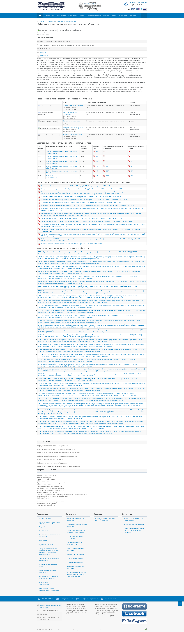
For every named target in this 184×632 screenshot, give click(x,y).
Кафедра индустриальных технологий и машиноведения (56, 449)
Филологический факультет (46, 504)
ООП (107, 151)
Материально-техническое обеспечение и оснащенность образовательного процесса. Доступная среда (49, 551)
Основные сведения (45, 519)
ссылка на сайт (95, 630)
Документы (42, 527)
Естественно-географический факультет (50, 490)
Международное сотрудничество (98, 16)
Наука (82, 16)
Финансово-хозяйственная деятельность (48, 571)
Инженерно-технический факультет (75, 567)
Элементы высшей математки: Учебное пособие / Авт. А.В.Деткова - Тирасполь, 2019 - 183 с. (71, 244)
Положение (44, 56)
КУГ (132, 151)
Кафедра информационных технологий (50, 459)
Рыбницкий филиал (43, 498)
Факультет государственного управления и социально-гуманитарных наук (62, 494)
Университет (50, 16)
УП (97, 151)
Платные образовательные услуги (48, 565)
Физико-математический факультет (75, 549)
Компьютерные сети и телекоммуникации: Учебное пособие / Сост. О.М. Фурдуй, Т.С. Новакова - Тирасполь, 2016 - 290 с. (81, 203)
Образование (72, 16)
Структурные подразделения (66, 21)
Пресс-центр (123, 16)
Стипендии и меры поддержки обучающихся (49, 559)
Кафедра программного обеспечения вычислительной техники (58, 466)
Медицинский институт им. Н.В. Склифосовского (53, 496)
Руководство (43, 541)
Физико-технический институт (47, 492)
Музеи (114, 16)
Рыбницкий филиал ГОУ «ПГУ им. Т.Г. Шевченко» (105, 520)
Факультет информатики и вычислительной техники (76, 531)
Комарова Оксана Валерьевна (73, 128)
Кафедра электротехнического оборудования (52, 463)
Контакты (133, 16)
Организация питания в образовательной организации (49, 589)
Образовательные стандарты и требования (49, 536)
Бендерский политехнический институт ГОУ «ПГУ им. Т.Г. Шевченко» (134, 530)
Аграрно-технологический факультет (49, 487)
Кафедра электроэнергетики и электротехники (52, 446)
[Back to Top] (180, 603)
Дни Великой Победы (44, 477)
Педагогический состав (46, 545)
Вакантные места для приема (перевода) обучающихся (48, 577)
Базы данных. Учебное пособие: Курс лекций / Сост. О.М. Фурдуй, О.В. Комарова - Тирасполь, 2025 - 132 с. (76, 186)
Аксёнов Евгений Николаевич (73, 105)
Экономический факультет (46, 506)
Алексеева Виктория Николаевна (70, 113)
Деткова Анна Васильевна (71, 121)
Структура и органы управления (49, 523)
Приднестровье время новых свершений (51, 483)
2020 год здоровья (43, 481)
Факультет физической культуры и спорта (51, 502)
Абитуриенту (61, 16)
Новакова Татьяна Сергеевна (72, 134)
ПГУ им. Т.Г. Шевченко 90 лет (47, 475)
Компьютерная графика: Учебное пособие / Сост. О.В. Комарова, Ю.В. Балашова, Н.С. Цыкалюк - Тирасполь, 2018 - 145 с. (81, 197)
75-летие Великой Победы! (46, 479)
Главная (41, 21)
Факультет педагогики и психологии (49, 500)
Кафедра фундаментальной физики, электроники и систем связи (58, 453)
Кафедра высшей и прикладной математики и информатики (57, 456)
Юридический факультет (75, 562)
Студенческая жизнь (44, 485)
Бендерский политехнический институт (50, 488)
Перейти (43, 52)
